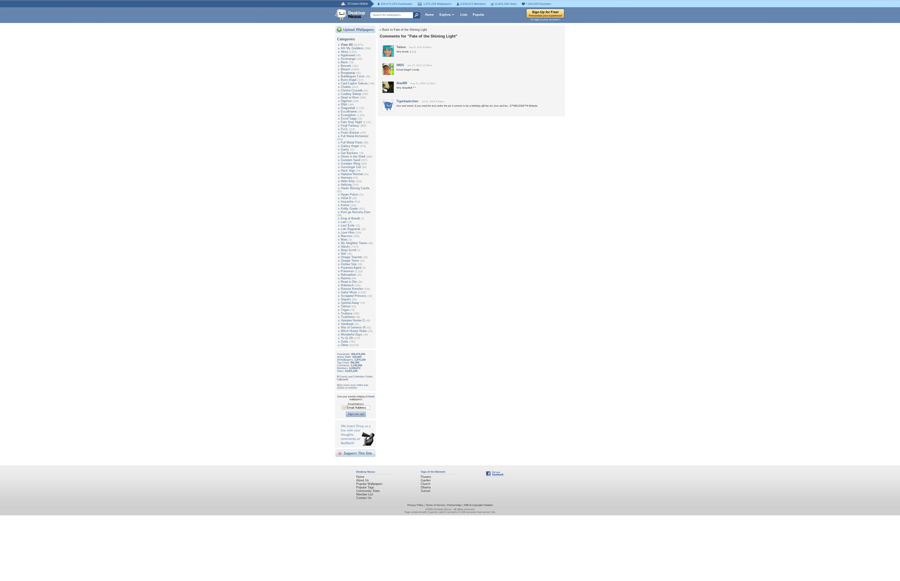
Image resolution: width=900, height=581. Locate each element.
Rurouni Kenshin (352, 288)
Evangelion (348, 115)
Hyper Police (349, 194)
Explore (445, 14)
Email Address (356, 404)
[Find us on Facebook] (495, 475)
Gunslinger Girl (351, 167)
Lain (343, 222)
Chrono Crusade (352, 90)
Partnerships (454, 505)
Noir (343, 253)
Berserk (346, 66)
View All (347, 44)
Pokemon (347, 271)
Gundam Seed (350, 160)
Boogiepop (348, 73)
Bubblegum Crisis (353, 76)
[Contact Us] (357, 444)
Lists (463, 14)
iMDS (400, 65)
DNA (344, 104)
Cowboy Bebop (351, 94)
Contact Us (363, 498)
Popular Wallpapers (369, 484)
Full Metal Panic (352, 142)
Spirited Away (350, 303)
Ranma (345, 278)
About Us (362, 480)
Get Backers (349, 153)
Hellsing (346, 184)
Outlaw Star (349, 264)
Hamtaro (346, 177)
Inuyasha (347, 201)
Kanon (345, 205)
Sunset (425, 491)
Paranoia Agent (351, 267)
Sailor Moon (349, 292)
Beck (344, 62)
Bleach (345, 69)
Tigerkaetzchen (407, 101)
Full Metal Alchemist (354, 136)
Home (429, 14)
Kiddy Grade (349, 208)
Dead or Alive (350, 97)
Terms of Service (435, 505)
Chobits (346, 87)
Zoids (344, 341)
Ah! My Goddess (352, 48)
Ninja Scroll (348, 250)
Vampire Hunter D (353, 320)
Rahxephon (348, 274)
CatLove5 (342, 379)
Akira (344, 51)
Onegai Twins (350, 260)
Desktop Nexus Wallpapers (350, 14)
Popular (478, 14)
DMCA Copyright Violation (478, 505)
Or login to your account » (545, 19)
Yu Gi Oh (347, 338)
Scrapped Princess (354, 296)
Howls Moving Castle (355, 188)
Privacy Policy (415, 505)
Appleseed (348, 55)
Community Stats (368, 491)
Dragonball (348, 108)
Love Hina (347, 232)
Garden (426, 480)
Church (425, 484)
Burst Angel (348, 80)
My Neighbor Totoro (354, 243)
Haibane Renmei (352, 174)
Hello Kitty (348, 181)
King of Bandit (350, 218)
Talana (401, 47)
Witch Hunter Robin (354, 331)
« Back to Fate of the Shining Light (403, 29)
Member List (364, 494)
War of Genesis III (353, 327)
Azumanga (348, 58)
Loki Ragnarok (350, 229)
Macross (346, 236)
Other (344, 345)
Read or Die (349, 281)
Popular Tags (365, 487)
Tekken (346, 306)
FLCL (344, 129)
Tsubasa (346, 313)
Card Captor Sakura (354, 83)
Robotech (347, 285)
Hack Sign (348, 170)
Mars (344, 239)
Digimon (346, 101)
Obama (426, 487)
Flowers (426, 477)
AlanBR (401, 83)
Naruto (345, 246)
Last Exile (347, 225)
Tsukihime (348, 317)
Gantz (345, 149)
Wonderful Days (351, 334)
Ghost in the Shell (353, 156)
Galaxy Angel (350, 146)
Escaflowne (348, 111)
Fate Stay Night (351, 122)
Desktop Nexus (442, 509)
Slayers (346, 299)
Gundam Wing (350, 163)
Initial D (346, 198)
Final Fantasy (350, 125)
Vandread (347, 324)
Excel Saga (348, 118)
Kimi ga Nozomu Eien (355, 212)
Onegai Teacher (351, 257)
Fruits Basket (350, 132)
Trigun (345, 310)
